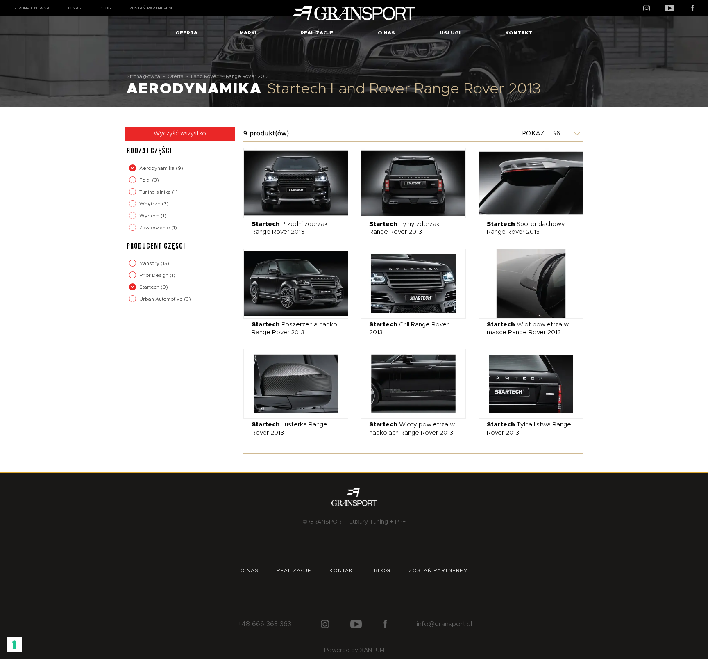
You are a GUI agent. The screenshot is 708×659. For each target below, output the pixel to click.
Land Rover (204, 76)
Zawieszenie (155, 227)
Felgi (145, 180)
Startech (150, 287)
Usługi (450, 32)
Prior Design (154, 275)
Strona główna (32, 8)
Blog (105, 8)
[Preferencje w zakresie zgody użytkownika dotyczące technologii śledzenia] (14, 644)
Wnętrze (150, 203)
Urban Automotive (161, 298)
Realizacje (316, 32)
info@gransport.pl (444, 624)
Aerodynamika (157, 168)
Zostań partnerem (150, 8)
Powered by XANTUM (354, 650)
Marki (247, 32)
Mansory (150, 263)
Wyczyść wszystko (180, 134)
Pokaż (533, 133)
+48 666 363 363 (264, 624)
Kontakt (518, 32)
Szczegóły (289, 182)
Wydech (150, 215)
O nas (74, 8)
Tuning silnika (155, 191)
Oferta (186, 32)
